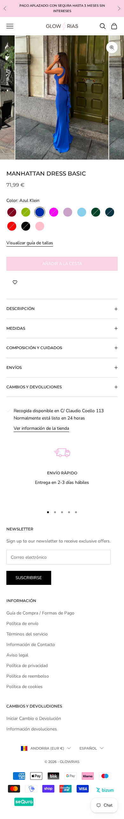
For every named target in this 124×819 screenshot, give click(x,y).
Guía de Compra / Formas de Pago (40, 613)
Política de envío (22, 624)
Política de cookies (24, 687)
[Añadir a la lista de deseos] (15, 282)
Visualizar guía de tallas (29, 243)
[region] (62, 466)
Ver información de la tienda (41, 428)
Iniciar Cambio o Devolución (33, 718)
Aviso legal (17, 655)
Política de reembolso (27, 676)
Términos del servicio (27, 634)
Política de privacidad (27, 666)
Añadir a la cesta (62, 264)
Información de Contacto (30, 645)
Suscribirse (29, 578)
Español (88, 748)
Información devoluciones (31, 729)
